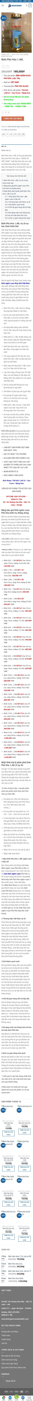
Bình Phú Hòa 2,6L (8, 1228)
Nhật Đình (10, 1381)
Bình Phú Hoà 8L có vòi (24, 1229)
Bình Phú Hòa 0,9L (24, 1123)
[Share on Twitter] (11, 135)
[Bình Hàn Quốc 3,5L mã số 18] (8, 1182)
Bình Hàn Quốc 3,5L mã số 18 (8, 1194)
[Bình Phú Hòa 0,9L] (24, 1112)
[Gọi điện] (16, 1397)
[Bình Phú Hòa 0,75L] (8, 1112)
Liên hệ (4, 1343)
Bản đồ (3, 1400)
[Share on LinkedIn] (23, 135)
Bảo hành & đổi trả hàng (10, 1356)
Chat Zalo (10, 1400)
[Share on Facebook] (7, 135)
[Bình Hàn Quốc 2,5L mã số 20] (8, 1147)
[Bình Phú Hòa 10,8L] (24, 1147)
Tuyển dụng (5, 1339)
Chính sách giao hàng (9, 1364)
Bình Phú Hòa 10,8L (24, 1159)
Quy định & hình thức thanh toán (13, 1368)
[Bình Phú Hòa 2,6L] (8, 1217)
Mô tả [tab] (3, 146)
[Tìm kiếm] (26, 5)
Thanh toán (5, 1335)
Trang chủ (5, 54)
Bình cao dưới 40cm (10, 130)
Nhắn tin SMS (29, 1400)
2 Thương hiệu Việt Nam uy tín (17, 202)
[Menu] (2, 5)
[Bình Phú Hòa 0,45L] (24, 1182)
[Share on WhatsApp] (3, 135)
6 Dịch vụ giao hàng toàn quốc (17, 218)
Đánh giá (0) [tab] (6, 150)
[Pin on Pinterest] (19, 135)
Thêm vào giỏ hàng (13, 119)
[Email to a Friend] (15, 135)
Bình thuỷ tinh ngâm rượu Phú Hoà (18, 126)
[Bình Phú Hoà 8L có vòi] (24, 1217)
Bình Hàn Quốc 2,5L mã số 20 (8, 1159)
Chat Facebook (23, 1400)
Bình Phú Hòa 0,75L (8, 1124)
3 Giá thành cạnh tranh (14, 205)
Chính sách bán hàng (9, 1360)
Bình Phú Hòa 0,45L (24, 1194)
